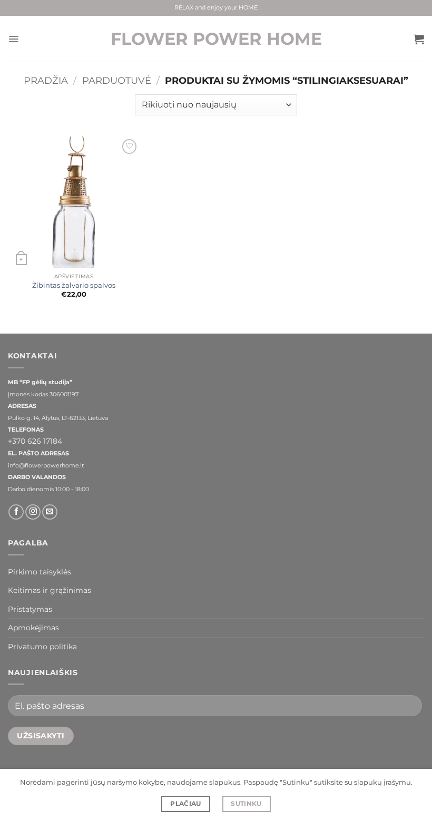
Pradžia (46, 80)
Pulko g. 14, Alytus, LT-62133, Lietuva (58, 418)
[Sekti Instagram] (33, 512)
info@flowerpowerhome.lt (46, 465)
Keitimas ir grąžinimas (49, 590)
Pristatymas (30, 609)
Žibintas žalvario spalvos (73, 285)
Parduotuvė (116, 80)
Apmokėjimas (33, 627)
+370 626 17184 (35, 441)
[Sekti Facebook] (16, 512)
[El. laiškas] (49, 512)
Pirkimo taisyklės (39, 572)
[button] (13, 39)
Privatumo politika (42, 646)
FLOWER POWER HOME (216, 39)
